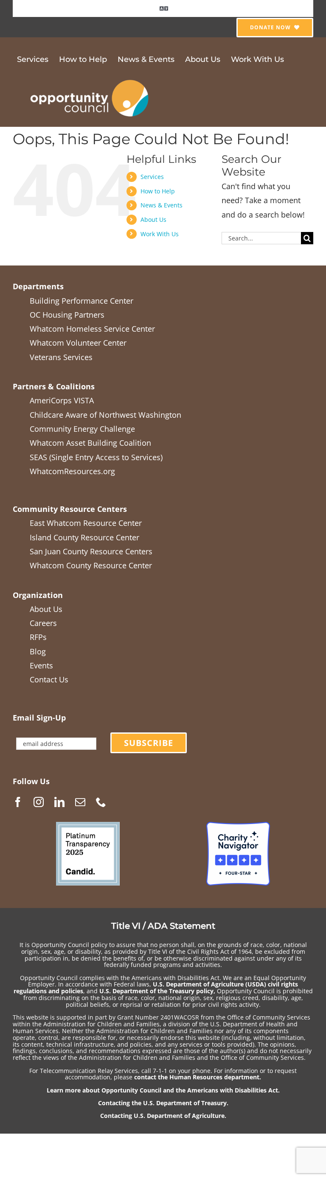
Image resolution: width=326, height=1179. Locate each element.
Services (152, 177)
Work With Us (160, 234)
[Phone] (101, 802)
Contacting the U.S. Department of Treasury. (163, 1103)
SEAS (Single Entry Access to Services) (96, 457)
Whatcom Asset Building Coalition (90, 443)
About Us (153, 219)
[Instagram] (39, 802)
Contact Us (49, 679)
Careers (43, 623)
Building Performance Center (81, 301)
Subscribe (148, 743)
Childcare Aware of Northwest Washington (105, 415)
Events (41, 665)
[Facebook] (18, 802)
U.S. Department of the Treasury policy (156, 991)
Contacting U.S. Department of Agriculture (162, 1116)
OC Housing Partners (67, 315)
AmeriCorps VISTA (62, 400)
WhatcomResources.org (72, 471)
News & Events (162, 205)
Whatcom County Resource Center (91, 565)
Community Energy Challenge (82, 429)
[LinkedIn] (59, 802)
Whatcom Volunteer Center (78, 343)
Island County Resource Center (84, 537)
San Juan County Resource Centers (91, 551)
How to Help (158, 191)
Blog (38, 651)
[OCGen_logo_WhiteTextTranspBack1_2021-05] (90, 78)
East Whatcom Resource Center (86, 523)
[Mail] (80, 802)
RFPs (38, 637)
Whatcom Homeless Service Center (92, 329)
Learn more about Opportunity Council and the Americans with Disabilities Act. (163, 1090)
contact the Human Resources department (196, 1077)
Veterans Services (61, 357)
